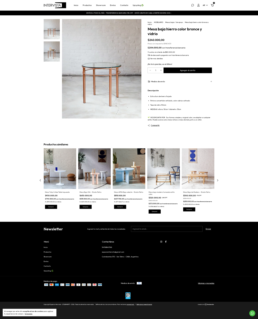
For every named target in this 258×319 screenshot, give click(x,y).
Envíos (113, 5)
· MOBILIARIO (158, 22)
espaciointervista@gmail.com (113, 252)
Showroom (101, 5)
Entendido (28, 314)
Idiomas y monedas (206, 283)
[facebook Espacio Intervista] (166, 242)
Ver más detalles (156, 59)
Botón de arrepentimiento (144, 304)
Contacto (124, 5)
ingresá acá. (130, 304)
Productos (87, 5)
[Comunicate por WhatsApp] (252, 313)
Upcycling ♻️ (138, 5)
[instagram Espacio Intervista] (161, 242)
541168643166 (107, 247)
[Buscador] (193, 5)
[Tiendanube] (206, 305)
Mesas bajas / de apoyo (174, 22)
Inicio (76, 5)
